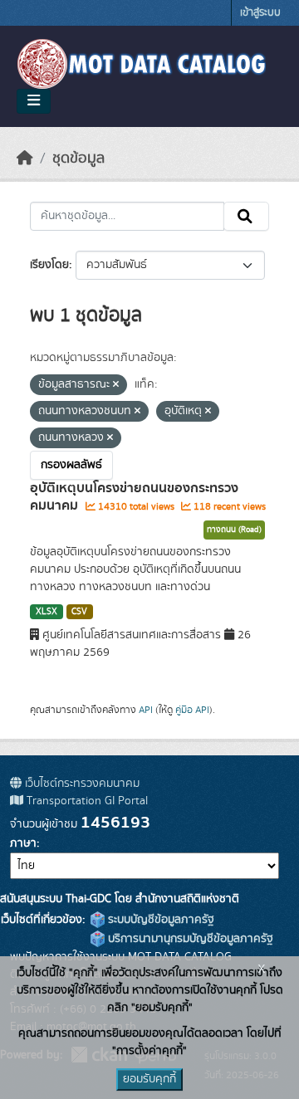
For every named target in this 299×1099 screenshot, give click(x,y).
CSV (79, 611)
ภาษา (23, 843)
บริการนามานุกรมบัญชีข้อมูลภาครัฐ (189, 938)
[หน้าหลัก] (25, 158)
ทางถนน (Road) (234, 529)
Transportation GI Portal (85, 801)
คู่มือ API (192, 709)
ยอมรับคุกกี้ (149, 1079)
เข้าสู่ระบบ (260, 13)
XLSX (46, 611)
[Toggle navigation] (34, 101)
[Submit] (246, 217)
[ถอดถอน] (116, 385)
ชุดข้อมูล (78, 158)
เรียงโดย (49, 264)
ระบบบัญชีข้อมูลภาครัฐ (159, 919)
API (146, 709)
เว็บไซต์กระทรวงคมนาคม (81, 783)
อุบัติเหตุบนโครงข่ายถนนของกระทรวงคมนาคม (134, 496)
